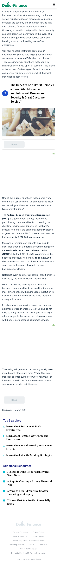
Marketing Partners (17, 545)
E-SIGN (31, 545)
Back (14, 144)
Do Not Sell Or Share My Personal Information (28, 553)
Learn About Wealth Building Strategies (29, 455)
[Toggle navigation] (54, 4)
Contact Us (43, 545)
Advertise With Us (20, 536)
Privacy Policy (38, 532)
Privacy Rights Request (28, 549)
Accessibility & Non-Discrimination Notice (28, 541)
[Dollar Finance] (28, 523)
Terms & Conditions (20, 532)
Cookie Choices (38, 536)
